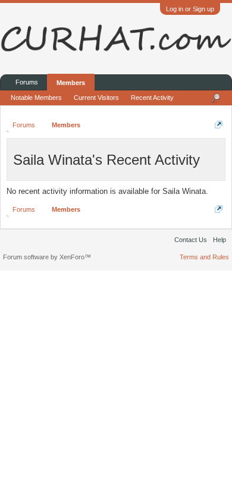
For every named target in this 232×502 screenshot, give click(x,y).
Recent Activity (152, 97)
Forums (26, 82)
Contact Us (190, 239)
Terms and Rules (204, 257)
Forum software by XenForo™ (47, 257)
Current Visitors (96, 97)
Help (219, 239)
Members (71, 82)
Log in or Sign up (190, 8)
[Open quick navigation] (218, 124)
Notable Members (36, 97)
